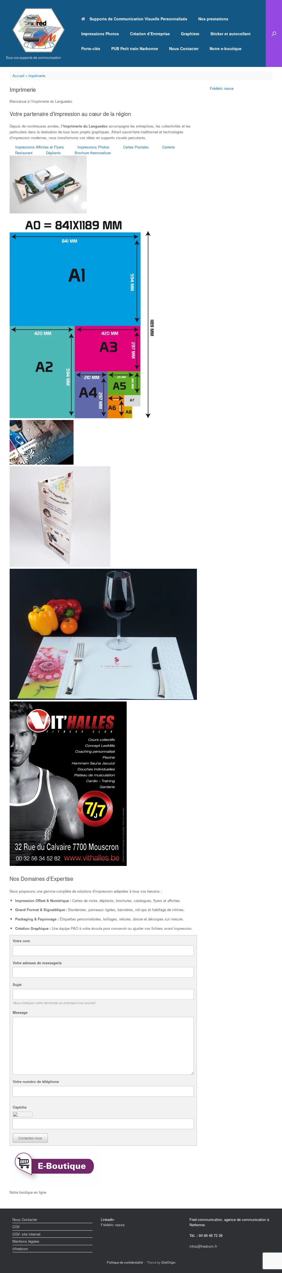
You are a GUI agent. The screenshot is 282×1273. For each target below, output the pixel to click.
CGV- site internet (26, 1234)
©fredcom (20, 1248)
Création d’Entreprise (150, 33)
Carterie (168, 147)
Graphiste (190, 33)
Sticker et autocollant (230, 33)
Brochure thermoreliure (93, 152)
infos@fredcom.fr (203, 1246)
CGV (16, 1226)
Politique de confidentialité (125, 1262)
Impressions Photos (100, 33)
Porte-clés (90, 48)
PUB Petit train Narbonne (134, 48)
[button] (274, 33)
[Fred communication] (39, 30)
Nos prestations (213, 18)
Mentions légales (25, 1241)
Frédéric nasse (222, 88)
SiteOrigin (168, 1262)
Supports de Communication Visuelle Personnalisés (138, 18)
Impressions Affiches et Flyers (39, 147)
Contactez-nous (30, 1138)
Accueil (18, 75)
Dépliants (53, 152)
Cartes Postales (136, 147)
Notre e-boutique (226, 48)
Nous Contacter (184, 48)
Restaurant (23, 152)
